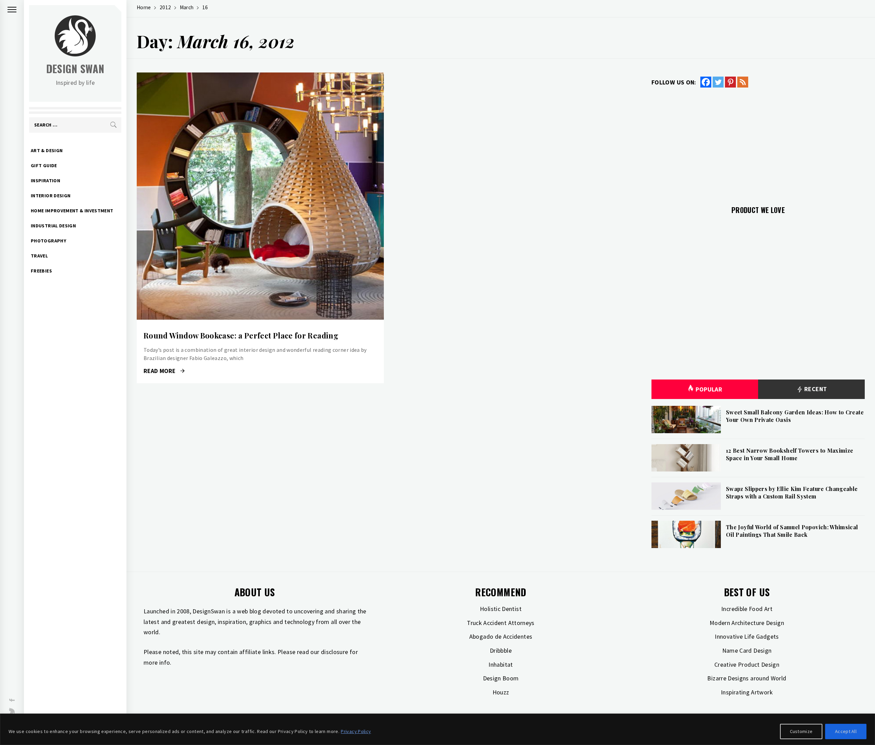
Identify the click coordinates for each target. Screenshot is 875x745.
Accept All (846, 731)
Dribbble (501, 650)
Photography (48, 241)
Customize (801, 731)
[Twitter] (718, 82)
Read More (260, 196)
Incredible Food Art (746, 609)
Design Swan (75, 68)
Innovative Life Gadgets (747, 636)
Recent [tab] (815, 389)
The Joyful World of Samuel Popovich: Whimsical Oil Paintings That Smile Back (792, 530)
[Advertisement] (758, 142)
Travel (39, 256)
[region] (437, 729)
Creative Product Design (746, 664)
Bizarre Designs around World (746, 678)
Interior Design (50, 195)
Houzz (501, 692)
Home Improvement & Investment (72, 211)
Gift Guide (44, 165)
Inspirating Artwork (747, 692)
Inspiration (45, 180)
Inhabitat (500, 664)
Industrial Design (53, 226)
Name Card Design (747, 650)
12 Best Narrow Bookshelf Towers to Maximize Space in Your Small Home (789, 454)
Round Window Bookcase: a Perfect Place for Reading (241, 335)
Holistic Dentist (501, 609)
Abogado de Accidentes (501, 636)
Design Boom (501, 678)
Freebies (41, 271)
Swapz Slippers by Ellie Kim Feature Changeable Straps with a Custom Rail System (792, 492)
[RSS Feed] (742, 82)
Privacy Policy (356, 731)
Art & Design (47, 150)
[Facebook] (705, 82)
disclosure (334, 652)
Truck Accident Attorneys (501, 623)
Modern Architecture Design (747, 623)
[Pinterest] (730, 82)
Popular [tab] (709, 389)
